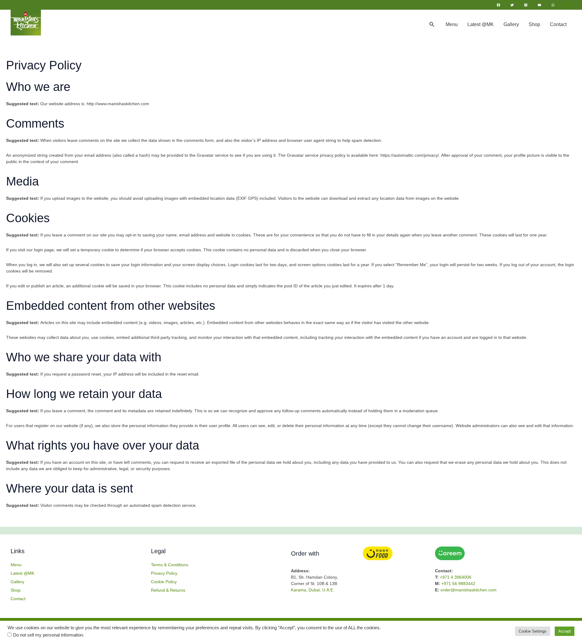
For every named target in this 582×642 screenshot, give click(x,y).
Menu (452, 24)
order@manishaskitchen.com (468, 589)
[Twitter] (512, 5)
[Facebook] (498, 5)
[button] (432, 24)
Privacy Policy (164, 573)
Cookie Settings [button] (533, 631)
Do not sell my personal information (48, 635)
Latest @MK (480, 24)
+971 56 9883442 (458, 583)
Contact (558, 24)
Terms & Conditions (169, 564)
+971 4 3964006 (455, 577)
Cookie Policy (164, 581)
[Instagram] (526, 5)
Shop (534, 24)
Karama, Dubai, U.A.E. (312, 589)
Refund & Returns (168, 590)
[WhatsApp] (553, 5)
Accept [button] (564, 631)
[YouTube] (539, 5)
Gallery (511, 24)
